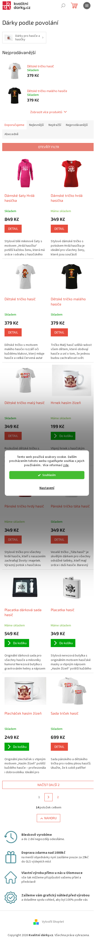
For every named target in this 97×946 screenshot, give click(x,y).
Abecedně (11, 134)
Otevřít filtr (48, 147)
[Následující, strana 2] (48, 797)
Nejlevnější (36, 125)
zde (66, 465)
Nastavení (46, 488)
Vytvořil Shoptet (53, 922)
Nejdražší (54, 125)
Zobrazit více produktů (46, 112)
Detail (13, 228)
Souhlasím (49, 475)
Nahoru (50, 818)
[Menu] (86, 5)
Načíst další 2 (48, 785)
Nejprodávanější (77, 125)
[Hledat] (63, 5)
